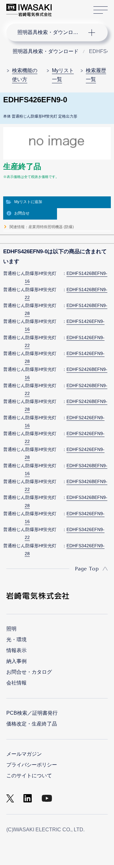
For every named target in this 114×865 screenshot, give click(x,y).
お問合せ (21, 213)
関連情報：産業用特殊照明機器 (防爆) (42, 227)
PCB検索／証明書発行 (32, 713)
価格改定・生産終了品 (31, 723)
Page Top (87, 568)
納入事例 (16, 661)
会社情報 (16, 682)
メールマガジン (24, 754)
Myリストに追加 (28, 202)
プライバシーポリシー (31, 764)
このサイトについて (29, 775)
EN (73, 7)
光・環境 (16, 639)
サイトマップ (100, 10)
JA (63, 7)
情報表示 (16, 650)
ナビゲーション (50, 32)
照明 (11, 628)
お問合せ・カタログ (29, 672)
